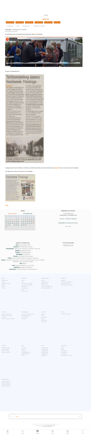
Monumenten (44, 317)
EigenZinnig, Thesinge (47, 426)
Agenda (3, 282)
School (22, 289)
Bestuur (43, 280)
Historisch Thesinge (6, 386)
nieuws (62, 349)
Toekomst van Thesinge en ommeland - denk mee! (27, 248)
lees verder (68, 226)
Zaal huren (4, 317)
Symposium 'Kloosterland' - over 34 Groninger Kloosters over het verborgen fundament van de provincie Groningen (25, 260)
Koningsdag (57, 22)
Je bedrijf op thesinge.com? (67, 282)
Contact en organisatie (7, 314)
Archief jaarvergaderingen (46, 286)
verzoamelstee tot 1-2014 (66, 355)
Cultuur (63, 312)
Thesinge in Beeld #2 (6, 383)
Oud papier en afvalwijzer (26, 285)
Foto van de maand (6, 283)
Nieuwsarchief (5, 280)
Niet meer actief (25, 317)
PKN (22, 345)
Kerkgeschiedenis (25, 354)
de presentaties (64, 352)
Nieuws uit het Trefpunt (7, 315)
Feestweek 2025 (10, 22)
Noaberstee (64, 345)
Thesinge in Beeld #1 (6, 384)
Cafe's (42, 315)
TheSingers (23, 318)
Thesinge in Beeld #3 (6, 381)
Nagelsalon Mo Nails (26, 250)
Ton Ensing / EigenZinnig (50, 425)
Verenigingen (24, 312)
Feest (18, 26)
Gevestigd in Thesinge (65, 283)
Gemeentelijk (24, 286)
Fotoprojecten (5, 379)
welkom (62, 347)
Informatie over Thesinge (26, 283)
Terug (6, 205)
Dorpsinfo (23, 278)
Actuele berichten (45, 282)
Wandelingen (44, 320)
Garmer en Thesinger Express (27, 314)
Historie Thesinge (5, 350)
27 (33, 223)
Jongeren (4, 285)
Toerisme (43, 312)
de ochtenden (64, 350)
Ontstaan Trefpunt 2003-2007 (8, 318)
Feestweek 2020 (19, 22)
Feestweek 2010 (38, 22)
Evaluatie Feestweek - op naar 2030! (24, 265)
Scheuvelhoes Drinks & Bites (25, 256)
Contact (3, 286)
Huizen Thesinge (5, 349)
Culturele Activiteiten (65, 314)
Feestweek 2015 (29, 22)
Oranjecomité (26, 254)
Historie (4, 345)
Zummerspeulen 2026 (24, 245)
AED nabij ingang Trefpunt (26, 247)
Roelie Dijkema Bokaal (46, 288)
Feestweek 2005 (48, 22)
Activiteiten (23, 347)
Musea (42, 318)
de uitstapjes (64, 354)
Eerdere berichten (45, 285)
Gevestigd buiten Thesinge (66, 285)
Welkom (24, 263)
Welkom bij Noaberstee (26, 267)
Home (3, 278)
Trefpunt (4, 312)
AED (22, 282)
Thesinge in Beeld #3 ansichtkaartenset (27, 269)
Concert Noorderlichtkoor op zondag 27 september (25, 258)
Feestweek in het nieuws (39, 26)
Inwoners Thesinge (6, 347)
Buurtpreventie (24, 291)
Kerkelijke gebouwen (25, 352)
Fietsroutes (43, 321)
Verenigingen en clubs (26, 315)
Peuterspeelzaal (24, 288)
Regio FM (57, 168)
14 (14, 221)
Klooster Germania (6, 352)
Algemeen (63, 280)
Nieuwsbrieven (44, 283)
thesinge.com (10, 26)
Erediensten (24, 350)
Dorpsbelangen (45, 278)
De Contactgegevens (25, 252)
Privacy (3, 288)
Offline (22, 280)
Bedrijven (63, 278)
